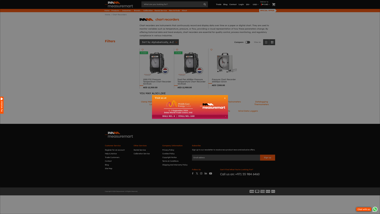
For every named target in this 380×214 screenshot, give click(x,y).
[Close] (225, 98)
